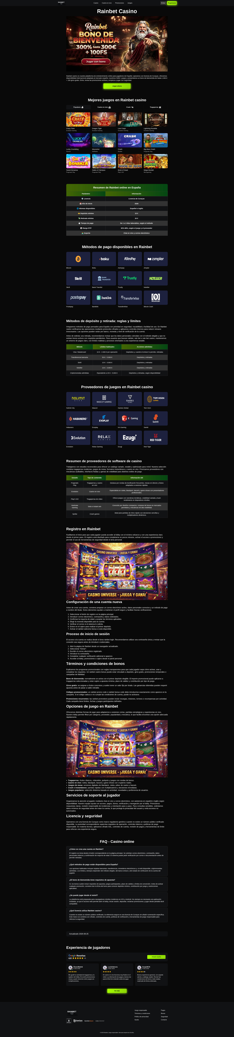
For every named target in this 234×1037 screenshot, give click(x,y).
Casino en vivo (103, 107)
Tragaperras (154, 107)
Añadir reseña (156, 957)
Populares (77, 107)
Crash (128, 107)
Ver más (117, 991)
